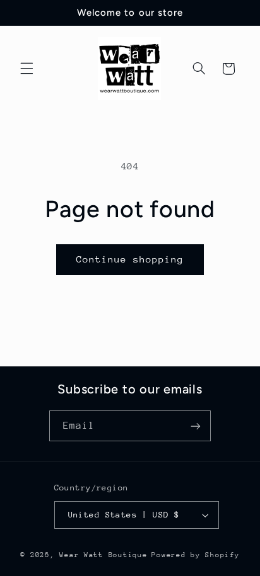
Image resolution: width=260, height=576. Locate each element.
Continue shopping (130, 259)
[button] (26, 68)
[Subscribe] (195, 425)
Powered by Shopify (195, 555)
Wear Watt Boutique (103, 555)
